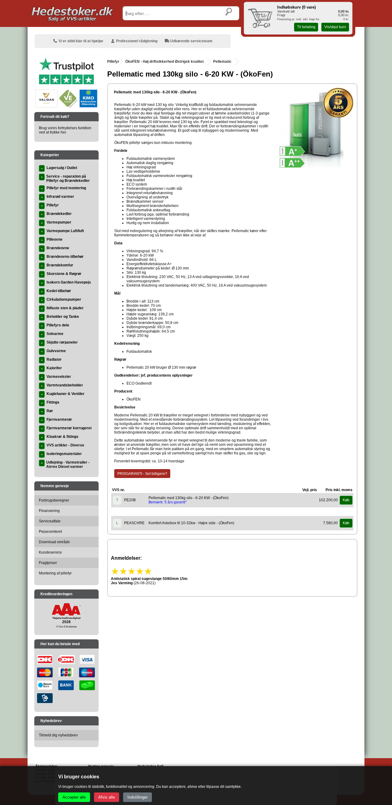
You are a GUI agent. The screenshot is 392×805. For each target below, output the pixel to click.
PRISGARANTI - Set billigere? (142, 474)
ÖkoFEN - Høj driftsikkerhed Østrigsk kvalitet (164, 61)
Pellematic (222, 61)
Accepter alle (74, 797)
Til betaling (306, 27)
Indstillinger (137, 797)
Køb (346, 500)
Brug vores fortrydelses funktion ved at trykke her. (65, 130)
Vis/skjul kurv (335, 27)
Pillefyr (113, 61)
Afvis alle (106, 797)
